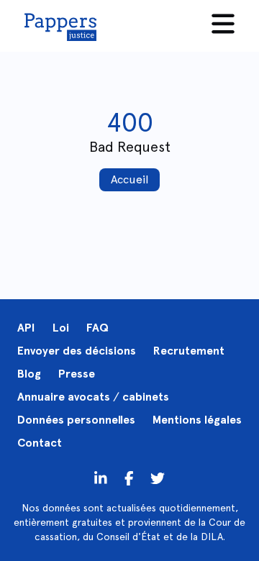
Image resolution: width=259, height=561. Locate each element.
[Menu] (223, 24)
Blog (29, 373)
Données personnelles (76, 420)
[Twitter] (129, 477)
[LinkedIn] (100, 477)
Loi (61, 327)
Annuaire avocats (63, 396)
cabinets (145, 396)
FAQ (97, 327)
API (26, 327)
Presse (76, 373)
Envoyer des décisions (76, 350)
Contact (39, 443)
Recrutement (188, 350)
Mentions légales (197, 420)
